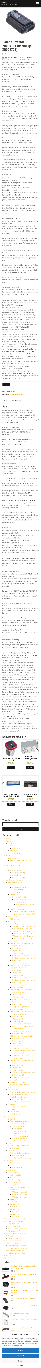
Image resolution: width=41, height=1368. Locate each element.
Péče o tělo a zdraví (14, 921)
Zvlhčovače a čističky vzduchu (19, 1085)
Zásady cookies (19, 1365)
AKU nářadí (9, 1236)
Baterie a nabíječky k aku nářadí (19, 1146)
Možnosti (20, 1361)
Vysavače (7, 1258)
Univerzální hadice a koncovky (17, 1246)
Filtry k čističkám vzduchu (18, 1082)
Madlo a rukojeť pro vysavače (15, 1251)
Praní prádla (11, 1109)
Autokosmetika (14, 846)
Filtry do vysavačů (17, 951)
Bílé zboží (9, 855)
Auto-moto (9, 841)
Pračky (12, 1177)
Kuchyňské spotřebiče (15, 882)
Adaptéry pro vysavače (19, 946)
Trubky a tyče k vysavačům (20, 963)
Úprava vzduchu (13, 1080)
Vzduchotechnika (15, 870)
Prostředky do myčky (18, 1099)
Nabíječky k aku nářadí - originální (22, 1148)
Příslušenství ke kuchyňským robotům (23, 912)
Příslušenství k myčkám (19, 1194)
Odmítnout (20, 1356)
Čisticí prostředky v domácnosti (19, 1153)
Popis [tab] (6, 401)
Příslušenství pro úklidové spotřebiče (21, 943)
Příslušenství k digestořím (20, 1192)
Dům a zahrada (11, 1116)
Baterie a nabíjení (13, 1163)
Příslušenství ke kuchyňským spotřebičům (23, 909)
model (22, 67)
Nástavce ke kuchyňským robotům (24, 914)
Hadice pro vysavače (14, 1226)
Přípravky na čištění (18, 1126)
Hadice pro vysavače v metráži (19, 1248)
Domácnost (7, 838)
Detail (6, 384)
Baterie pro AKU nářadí (15, 1238)
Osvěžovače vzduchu (18, 1124)
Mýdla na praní (16, 1114)
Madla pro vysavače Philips (16, 1253)
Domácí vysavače (9, 2)
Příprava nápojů (15, 895)
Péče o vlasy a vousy (16, 924)
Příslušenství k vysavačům (14, 1221)
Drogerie (8, 1087)
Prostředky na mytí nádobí (18, 1097)
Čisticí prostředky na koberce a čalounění (22, 1092)
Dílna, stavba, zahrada (13, 865)
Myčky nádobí (14, 1185)
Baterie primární (17, 1168)
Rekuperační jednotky (18, 873)
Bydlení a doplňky (13, 1119)
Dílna (9, 1143)
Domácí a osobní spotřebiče (14, 880)
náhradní (29, 60)
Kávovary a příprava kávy (19, 897)
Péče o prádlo (12, 916)
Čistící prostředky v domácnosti (19, 1121)
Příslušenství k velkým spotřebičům (21, 860)
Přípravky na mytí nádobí (19, 1138)
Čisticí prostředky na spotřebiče (20, 1095)
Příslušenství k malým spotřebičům (15, 1219)
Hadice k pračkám (17, 863)
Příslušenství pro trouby (19, 1197)
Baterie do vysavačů (16, 394)
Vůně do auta (16, 848)
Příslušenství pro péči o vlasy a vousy (23, 926)
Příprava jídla (14, 885)
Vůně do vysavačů (17, 987)
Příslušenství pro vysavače (12, 1241)
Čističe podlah (18, 1129)
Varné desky (16, 1202)
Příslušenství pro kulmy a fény (23, 929)
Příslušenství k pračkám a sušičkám (21, 1180)
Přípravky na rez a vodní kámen (23, 1136)
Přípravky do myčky (20, 1141)
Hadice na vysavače (18, 953)
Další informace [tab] (16, 401)
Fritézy (18, 892)
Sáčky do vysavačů (18, 960)
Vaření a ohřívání (15, 1199)
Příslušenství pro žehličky (18, 919)
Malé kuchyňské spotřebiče (20, 887)
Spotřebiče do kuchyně (15, 1182)
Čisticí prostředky (13, 1090)
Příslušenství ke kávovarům (22, 899)
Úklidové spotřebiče (14, 941)
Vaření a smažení (19, 890)
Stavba (10, 868)
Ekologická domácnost (15, 1104)
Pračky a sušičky (13, 1173)
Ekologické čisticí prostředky (18, 1107)
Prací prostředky (15, 1112)
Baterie (12, 1165)
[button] (38, 1334)
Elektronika (9, 1160)
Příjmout (20, 1350)
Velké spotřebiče (13, 858)
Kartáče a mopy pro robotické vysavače (24, 958)
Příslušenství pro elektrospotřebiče (15, 1234)
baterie (4, 57)
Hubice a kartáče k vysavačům (21, 956)
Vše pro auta (12, 843)
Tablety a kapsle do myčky (22, 1102)
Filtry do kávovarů (21, 902)
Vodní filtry (7, 1255)
